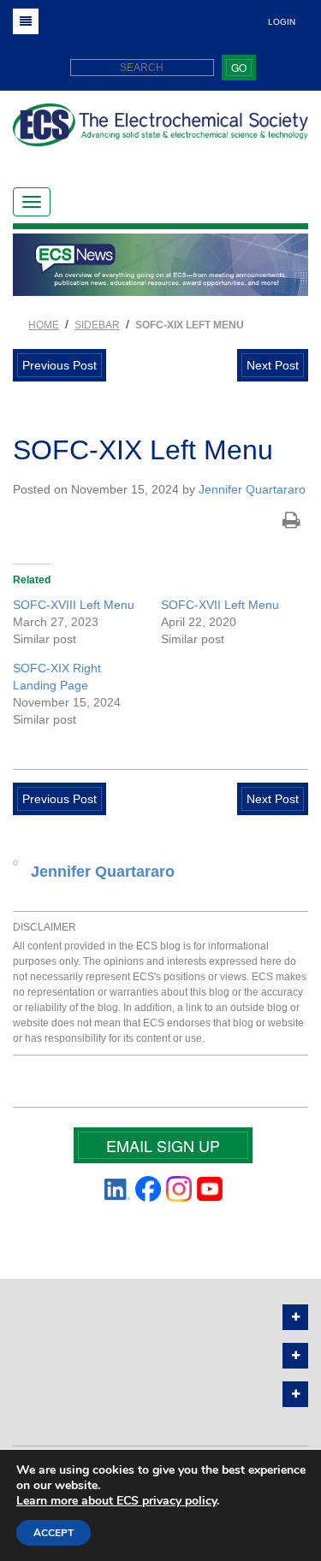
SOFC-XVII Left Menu (220, 605)
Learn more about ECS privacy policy (116, 1501)
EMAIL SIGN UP (163, 1145)
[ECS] (160, 131)
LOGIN (281, 22)
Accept (53, 1533)
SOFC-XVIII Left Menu (73, 605)
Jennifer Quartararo (252, 489)
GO (239, 67)
